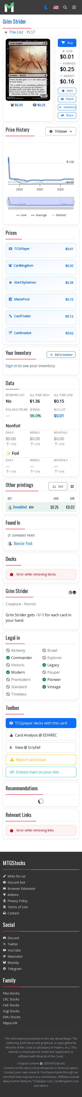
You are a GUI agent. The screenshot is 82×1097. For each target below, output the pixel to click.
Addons (13, 894)
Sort (60, 486)
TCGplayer (61, 131)
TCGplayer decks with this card (41, 723)
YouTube (14, 950)
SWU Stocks (11, 1017)
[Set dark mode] (46, 7)
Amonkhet (20, 507)
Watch (70, 99)
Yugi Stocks (11, 1011)
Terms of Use (18, 907)
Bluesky (13, 962)
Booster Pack (23, 543)
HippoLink (10, 1023)
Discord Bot (16, 882)
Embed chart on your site (37, 772)
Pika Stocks (11, 993)
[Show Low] (21, 215)
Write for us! (17, 876)
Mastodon (15, 956)
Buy (70, 43)
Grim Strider (14, 21)
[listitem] (9, 7)
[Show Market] (59, 215)
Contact (13, 913)
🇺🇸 (56, 7)
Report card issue (31, 759)
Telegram (15, 969)
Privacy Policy (18, 901)
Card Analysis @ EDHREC (36, 735)
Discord (13, 938)
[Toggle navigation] (74, 7)
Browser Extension (21, 888)
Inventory (70, 107)
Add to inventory (63, 354)
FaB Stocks (11, 1005)
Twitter (13, 944)
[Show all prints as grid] (72, 486)
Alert (70, 91)
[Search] (65, 7)
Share (69, 115)
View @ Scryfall (27, 747)
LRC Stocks (11, 999)
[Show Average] (39, 215)
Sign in (11, 365)
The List (16, 32)
